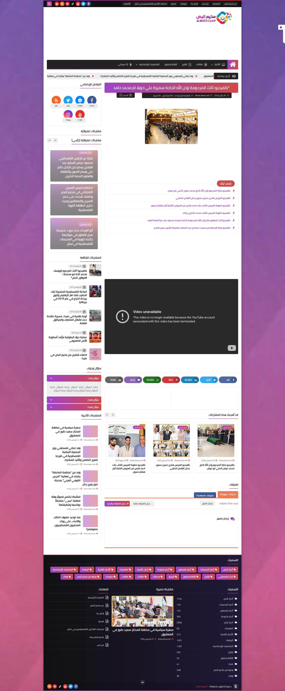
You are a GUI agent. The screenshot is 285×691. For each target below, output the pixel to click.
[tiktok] (72, 3)
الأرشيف (127, 4)
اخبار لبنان (228, 622)
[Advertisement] (107, 33)
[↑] (142, 682)
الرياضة (85, 569)
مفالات (140, 576)
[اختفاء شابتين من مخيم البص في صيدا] (95, 354)
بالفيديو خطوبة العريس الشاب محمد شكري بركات (206, 213)
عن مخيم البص (230, 4)
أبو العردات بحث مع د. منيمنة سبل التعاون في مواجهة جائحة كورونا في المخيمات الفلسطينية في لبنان (74, 203)
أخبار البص (166, 95)
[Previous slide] (55, 140)
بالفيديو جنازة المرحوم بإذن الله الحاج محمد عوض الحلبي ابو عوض (199, 190)
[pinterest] (67, 3)
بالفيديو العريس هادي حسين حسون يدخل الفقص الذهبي (203, 198)
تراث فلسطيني (226, 576)
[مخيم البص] (214, 17)
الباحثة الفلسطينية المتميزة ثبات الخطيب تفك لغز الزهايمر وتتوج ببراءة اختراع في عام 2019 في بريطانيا (69, 296)
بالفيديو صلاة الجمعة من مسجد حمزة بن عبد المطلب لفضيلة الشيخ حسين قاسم (192, 228)
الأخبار (217, 64)
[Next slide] (107, 414)
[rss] (62, 3)
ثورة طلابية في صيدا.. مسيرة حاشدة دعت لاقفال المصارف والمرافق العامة (67, 320)
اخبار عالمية (142, 569)
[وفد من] (90, 476)
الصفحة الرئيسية (183, 95)
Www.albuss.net (164, 639)
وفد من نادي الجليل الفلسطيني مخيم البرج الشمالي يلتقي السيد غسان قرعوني (76, 237)
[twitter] (83, 3)
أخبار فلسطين (184, 569)
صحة (231, 664)
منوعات (109, 576)
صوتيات (183, 4)
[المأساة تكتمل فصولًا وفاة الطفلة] (90, 501)
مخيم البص (201, 686)
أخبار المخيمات (207, 569)
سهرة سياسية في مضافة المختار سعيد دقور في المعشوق (66, 431)
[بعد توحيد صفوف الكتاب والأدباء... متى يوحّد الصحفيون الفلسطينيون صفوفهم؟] (90, 521)
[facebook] (88, 3)
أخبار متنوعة (163, 569)
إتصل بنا (194, 4)
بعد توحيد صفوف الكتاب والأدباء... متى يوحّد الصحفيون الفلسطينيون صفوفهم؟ (76, 523)
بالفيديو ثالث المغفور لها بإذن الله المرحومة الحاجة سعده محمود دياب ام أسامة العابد (188, 220)
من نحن (205, 4)
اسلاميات (123, 569)
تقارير (184, 64)
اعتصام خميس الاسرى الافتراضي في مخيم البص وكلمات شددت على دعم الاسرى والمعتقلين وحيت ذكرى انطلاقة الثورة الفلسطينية (77, 165)
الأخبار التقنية (104, 569)
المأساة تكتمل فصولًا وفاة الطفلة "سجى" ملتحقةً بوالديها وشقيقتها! (65, 500)
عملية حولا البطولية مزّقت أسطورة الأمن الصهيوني (68, 339)
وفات (65, 576)
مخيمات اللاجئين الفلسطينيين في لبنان (151, 4)
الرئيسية (216, 4)
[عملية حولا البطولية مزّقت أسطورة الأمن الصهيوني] (95, 337)
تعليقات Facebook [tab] (205, 495)
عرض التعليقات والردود (116, 503)
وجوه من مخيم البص (86, 576)
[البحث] (49, 3)
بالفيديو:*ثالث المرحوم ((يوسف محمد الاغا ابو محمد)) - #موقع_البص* (70, 274)
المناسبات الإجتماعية (149, 64)
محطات (156, 576)
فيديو (173, 4)
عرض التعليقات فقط (142, 503)
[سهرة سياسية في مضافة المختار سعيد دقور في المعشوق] (90, 431)
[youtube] (78, 3)
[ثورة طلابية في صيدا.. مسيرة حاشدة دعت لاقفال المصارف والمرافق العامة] (95, 316)
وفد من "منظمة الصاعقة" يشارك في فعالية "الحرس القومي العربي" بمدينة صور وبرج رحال (83, 76)
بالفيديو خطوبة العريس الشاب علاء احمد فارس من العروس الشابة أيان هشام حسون (190, 205)
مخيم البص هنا (97, 637)
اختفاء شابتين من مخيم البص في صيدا (68, 356)
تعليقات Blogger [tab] (228, 494)
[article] (139, 398)
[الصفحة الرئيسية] (232, 64)
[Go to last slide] (112, 414)
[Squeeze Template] (235, 686)
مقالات (199, 64)
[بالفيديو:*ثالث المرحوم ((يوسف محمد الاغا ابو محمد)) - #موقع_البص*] (95, 270)
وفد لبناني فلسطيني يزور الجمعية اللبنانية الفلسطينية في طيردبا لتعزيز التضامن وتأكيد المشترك (184, 76)
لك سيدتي (123, 64)
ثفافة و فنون (170, 64)
